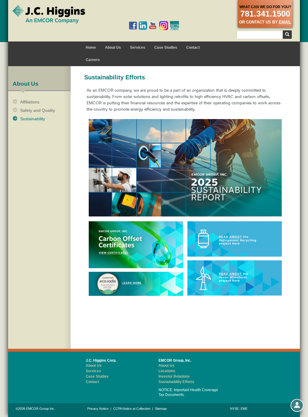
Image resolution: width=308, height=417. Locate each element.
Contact (193, 47)
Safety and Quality (37, 110)
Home (91, 47)
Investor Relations (174, 376)
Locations (167, 371)
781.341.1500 (265, 13)
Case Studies (165, 47)
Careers (93, 60)
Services (137, 47)
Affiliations (29, 102)
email (285, 22)
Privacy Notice (98, 408)
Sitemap (161, 408)
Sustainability (32, 118)
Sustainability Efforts (176, 382)
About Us (113, 47)
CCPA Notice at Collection (131, 408)
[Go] (287, 34)
